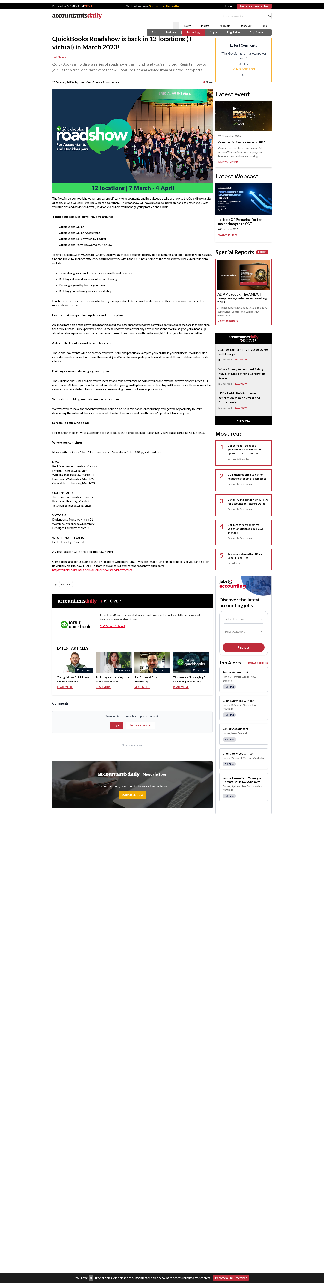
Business (171, 32)
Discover (66, 584)
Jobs (264, 26)
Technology (193, 32)
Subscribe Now (132, 794)
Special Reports (240, 252)
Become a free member (254, 6)
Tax (154, 32)
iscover (247, 26)
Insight (205, 26)
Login (228, 6)
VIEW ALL (243, 420)
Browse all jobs (258, 662)
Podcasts (224, 26)
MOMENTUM (79, 6)
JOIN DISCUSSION (243, 69)
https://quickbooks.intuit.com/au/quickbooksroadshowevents (92, 570)
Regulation (233, 32)
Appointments (258, 32)
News (187, 26)
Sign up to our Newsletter (164, 6)
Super (213, 32)
